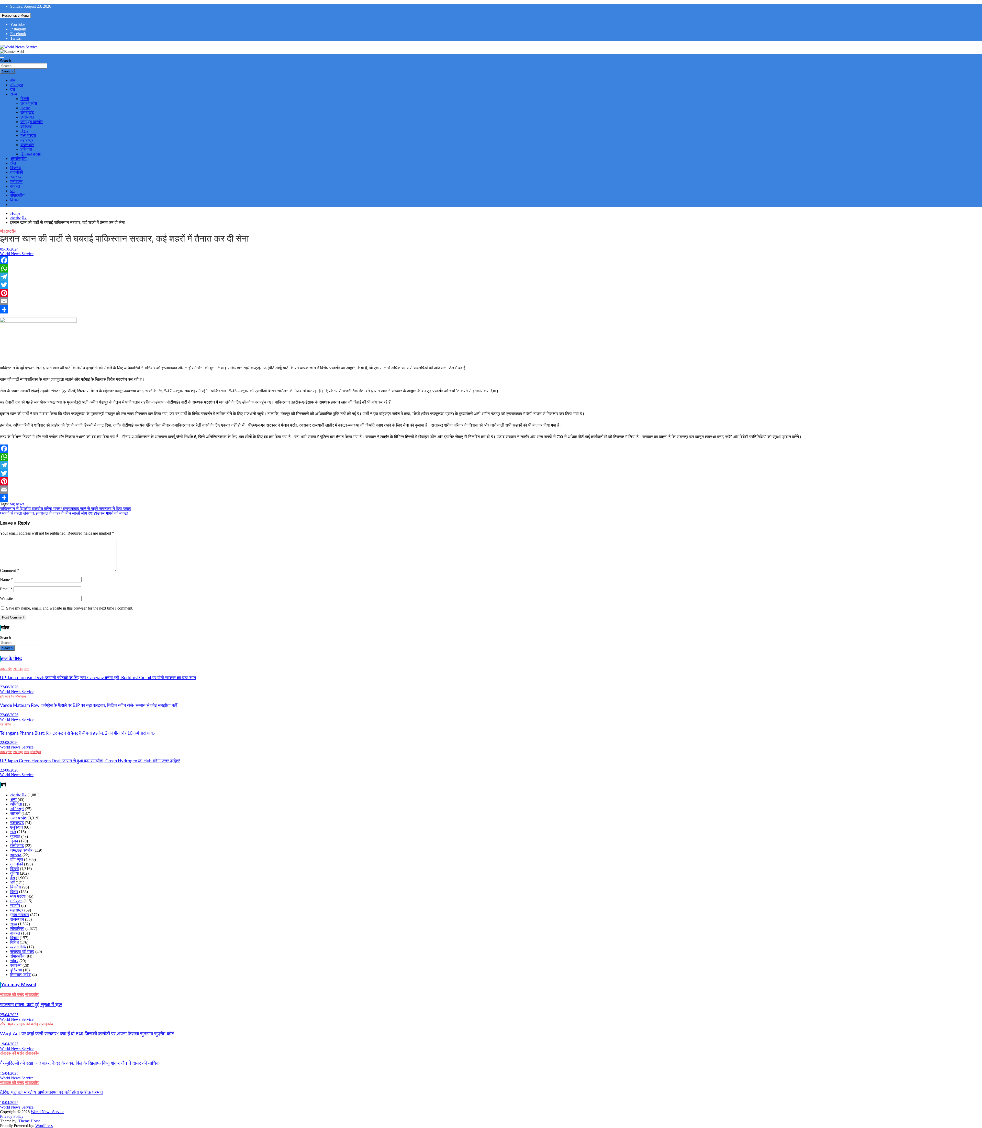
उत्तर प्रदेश (28, 103)
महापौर (15, 905)
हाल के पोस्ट (11, 658)
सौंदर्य (14, 961)
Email (6, 589)
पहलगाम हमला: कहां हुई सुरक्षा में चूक (31, 1004)
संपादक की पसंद (22, 951)
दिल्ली (24, 98)
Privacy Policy (12, 1116)
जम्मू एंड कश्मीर (31, 122)
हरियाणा (26, 149)
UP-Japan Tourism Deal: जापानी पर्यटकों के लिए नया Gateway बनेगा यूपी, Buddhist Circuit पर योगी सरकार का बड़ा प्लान (98, 678)
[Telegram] (491, 277)
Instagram (18, 29)
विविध (8, 724)
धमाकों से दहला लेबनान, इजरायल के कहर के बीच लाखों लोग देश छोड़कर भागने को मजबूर (64, 513)
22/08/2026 (9, 687)
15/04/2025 (9, 1073)
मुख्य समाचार (19, 915)
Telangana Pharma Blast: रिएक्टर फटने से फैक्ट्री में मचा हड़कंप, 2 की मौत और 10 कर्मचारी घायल (77, 733)
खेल (13, 163)
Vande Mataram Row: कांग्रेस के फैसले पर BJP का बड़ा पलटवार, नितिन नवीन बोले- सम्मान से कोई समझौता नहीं (88, 705)
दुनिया (14, 873)
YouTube (17, 24)
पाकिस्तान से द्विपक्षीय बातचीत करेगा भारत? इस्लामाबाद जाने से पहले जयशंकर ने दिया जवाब (65, 508)
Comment (9, 570)
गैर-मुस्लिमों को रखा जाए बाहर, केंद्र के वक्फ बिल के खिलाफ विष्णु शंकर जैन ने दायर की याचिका (80, 1063)
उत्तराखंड (27, 112)
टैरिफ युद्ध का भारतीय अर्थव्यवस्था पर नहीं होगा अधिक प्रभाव (51, 1092)
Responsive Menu (15, 15)
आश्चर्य (15, 813)
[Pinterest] (491, 293)
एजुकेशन (16, 827)
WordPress (44, 1125)
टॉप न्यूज (16, 85)
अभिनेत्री (17, 809)
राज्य (13, 94)
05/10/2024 (9, 249)
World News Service (17, 254)
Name (6, 579)
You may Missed (18, 984)
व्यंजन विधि (18, 947)
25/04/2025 (9, 1015)
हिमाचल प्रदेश (30, 154)
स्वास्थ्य (15, 177)
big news (17, 504)
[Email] (491, 301)
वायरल (15, 186)
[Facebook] (491, 260)
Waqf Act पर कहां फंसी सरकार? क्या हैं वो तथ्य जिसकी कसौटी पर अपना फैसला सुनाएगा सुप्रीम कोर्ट (87, 1034)
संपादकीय (17, 195)
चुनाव (14, 841)
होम (12, 80)
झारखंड (26, 126)
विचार (14, 200)
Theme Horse (29, 1121)
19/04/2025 (9, 1044)
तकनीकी (16, 172)
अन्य (13, 799)
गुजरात (25, 108)
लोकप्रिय (20, 696)
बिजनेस (15, 168)
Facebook (18, 33)
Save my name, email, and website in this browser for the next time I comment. (69, 608)
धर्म (12, 191)
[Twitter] (491, 285)
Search (5, 61)
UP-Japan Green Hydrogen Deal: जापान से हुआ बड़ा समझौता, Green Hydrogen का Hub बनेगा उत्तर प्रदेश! (90, 761)
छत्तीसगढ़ (27, 117)
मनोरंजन (16, 181)
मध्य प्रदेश (28, 135)
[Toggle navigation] (2, 57)
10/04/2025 (9, 1102)
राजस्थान (27, 145)
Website (6, 598)
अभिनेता (16, 804)
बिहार (24, 131)
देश (12, 89)
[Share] (491, 309)
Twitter (16, 38)
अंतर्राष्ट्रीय (18, 158)
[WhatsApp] (491, 268)
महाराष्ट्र (27, 140)
